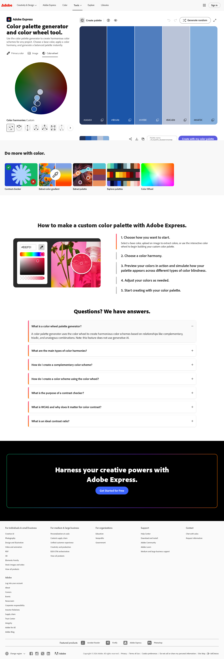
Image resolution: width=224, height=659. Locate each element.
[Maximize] (214, 20)
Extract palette (80, 188)
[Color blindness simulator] (115, 20)
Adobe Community (148, 542)
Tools (76, 5)
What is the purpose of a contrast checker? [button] (57, 393)
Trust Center (10, 618)
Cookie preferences (149, 653)
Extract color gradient (49, 188)
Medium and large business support (155, 551)
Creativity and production (61, 547)
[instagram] (37, 653)
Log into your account (14, 583)
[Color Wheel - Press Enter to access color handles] (41, 88)
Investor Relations (12, 610)
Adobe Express (49, 5)
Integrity (8, 623)
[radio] (10, 128)
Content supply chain (59, 538)
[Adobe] (6, 5)
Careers (8, 592)
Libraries (105, 5)
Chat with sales (192, 533)
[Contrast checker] (108, 20)
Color (64, 5)
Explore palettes (115, 188)
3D (6, 556)
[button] (204, 5)
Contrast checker (13, 188)
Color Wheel (147, 188)
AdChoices (214, 653)
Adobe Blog (9, 632)
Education (99, 533)
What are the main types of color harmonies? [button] (59, 350)
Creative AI (9, 533)
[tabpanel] (41, 96)
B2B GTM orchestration (60, 551)
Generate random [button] (197, 20)
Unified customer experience (62, 542)
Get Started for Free (112, 490)
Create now (21, 174)
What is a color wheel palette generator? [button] (56, 326)
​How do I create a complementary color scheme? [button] (61, 364)
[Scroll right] (70, 127)
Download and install (149, 538)
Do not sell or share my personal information (178, 653)
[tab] (15, 53)
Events (7, 596)
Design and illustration (14, 542)
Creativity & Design (25, 5)
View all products (12, 569)
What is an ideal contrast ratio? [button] (50, 421)
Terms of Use (134, 653)
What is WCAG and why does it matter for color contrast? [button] (66, 407)
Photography (10, 538)
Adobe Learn (146, 547)
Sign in (214, 5)
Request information (194, 538)
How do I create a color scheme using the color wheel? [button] (65, 379)
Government (101, 542)
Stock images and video (14, 564)
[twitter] (42, 653)
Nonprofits (100, 538)
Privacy (124, 653)
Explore (91, 5)
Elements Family (12, 560)
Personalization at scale (60, 533)
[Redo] (175, 20)
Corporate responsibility (15, 605)
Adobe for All (10, 627)
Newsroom (9, 601)
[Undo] (169, 20)
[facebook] (31, 653)
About (7, 587)
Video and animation (13, 547)
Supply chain (10, 614)
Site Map (201, 653)
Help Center (146, 533)
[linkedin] (48, 653)
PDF (7, 551)
